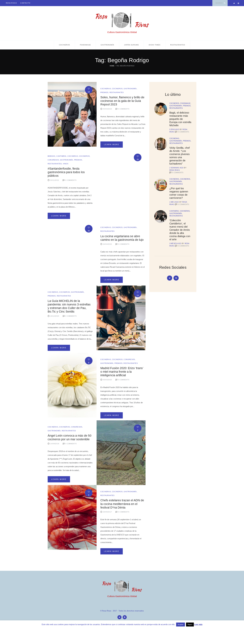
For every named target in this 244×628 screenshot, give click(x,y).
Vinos (65, 164)
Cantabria (61, 156)
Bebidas (51, 156)
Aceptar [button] (180, 624)
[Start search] (224, 3)
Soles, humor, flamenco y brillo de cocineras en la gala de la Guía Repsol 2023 (122, 101)
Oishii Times (155, 45)
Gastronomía (107, 45)
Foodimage (85, 45)
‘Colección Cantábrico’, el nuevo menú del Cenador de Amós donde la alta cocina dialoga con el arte (179, 230)
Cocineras (105, 89)
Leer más (198, 624)
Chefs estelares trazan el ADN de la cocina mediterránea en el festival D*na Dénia (122, 504)
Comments (183, 132)
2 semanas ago (176, 168)
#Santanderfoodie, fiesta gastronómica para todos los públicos (66, 172)
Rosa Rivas (11, 3)
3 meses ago (175, 243)
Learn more (111, 144)
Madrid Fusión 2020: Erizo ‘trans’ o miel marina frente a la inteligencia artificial (121, 372)
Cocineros (64, 45)
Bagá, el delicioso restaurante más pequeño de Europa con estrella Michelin (180, 119)
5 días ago (174, 129)
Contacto (25, 3)
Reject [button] (190, 624)
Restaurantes (177, 45)
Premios (104, 92)
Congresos (53, 160)
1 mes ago (174, 202)
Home (112, 66)
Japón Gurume (131, 45)
